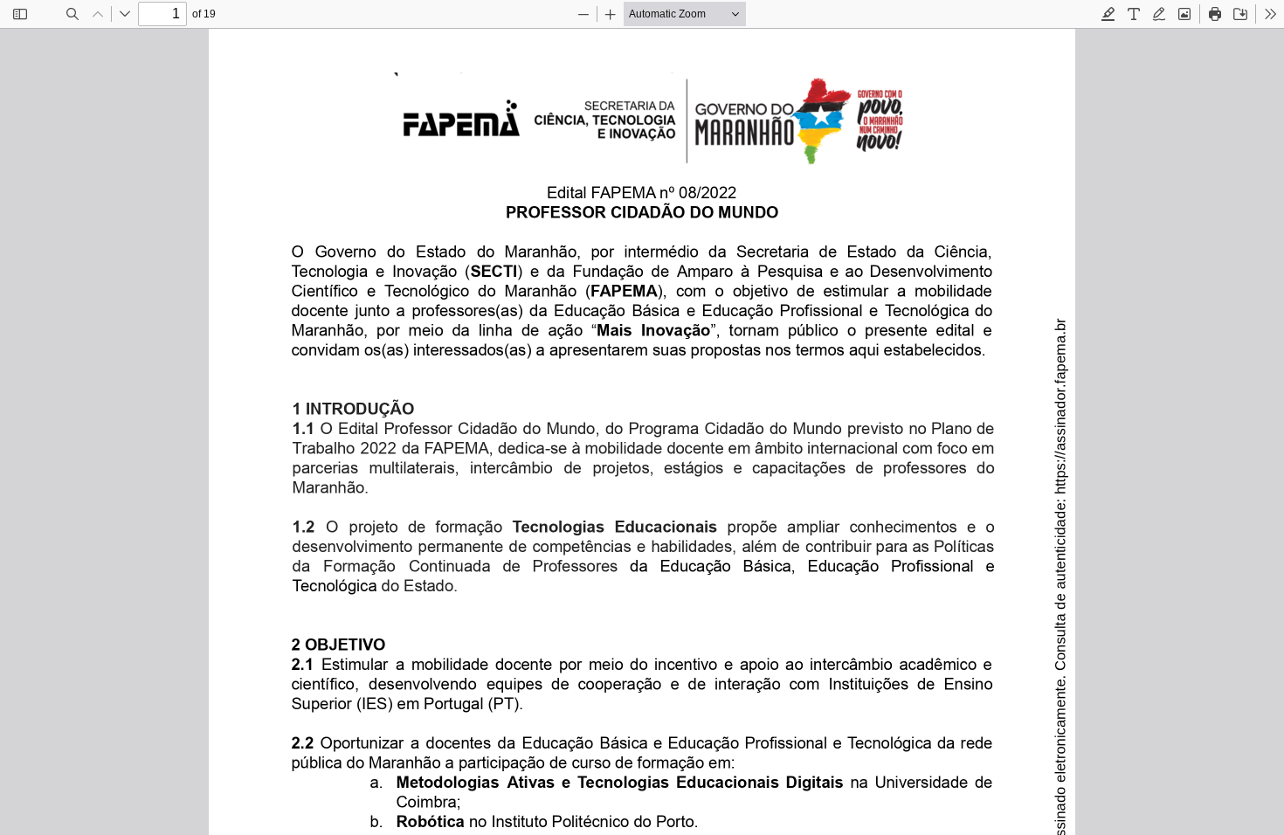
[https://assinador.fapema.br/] (1060, 390)
